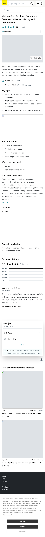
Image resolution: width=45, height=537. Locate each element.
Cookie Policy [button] (32, 510)
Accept (22, 521)
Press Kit (5, 481)
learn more (28, 85)
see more (5, 202)
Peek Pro (5, 489)
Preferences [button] (7, 515)
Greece (6, 10)
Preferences (22, 532)
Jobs (3, 479)
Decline (22, 526)
